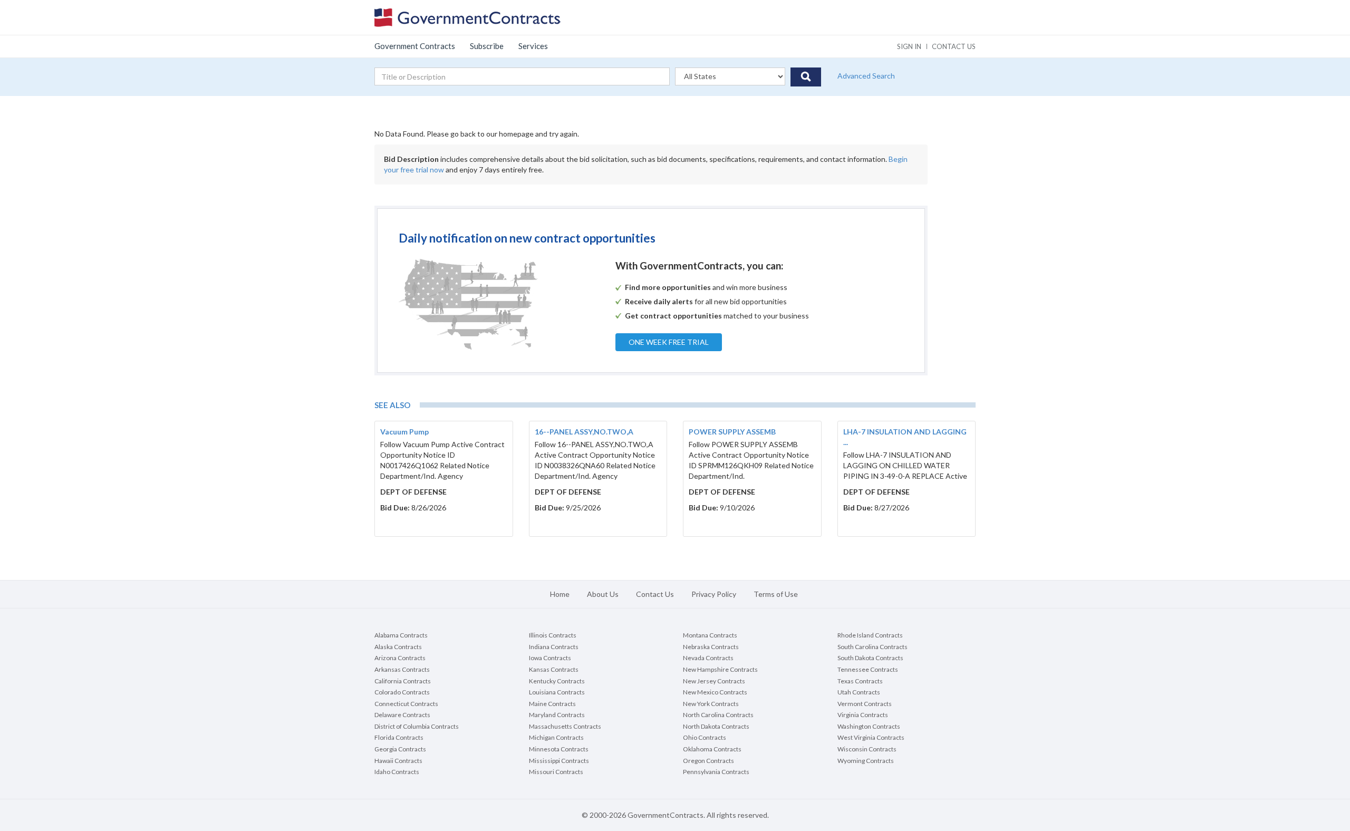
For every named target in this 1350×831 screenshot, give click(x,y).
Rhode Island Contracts (870, 635)
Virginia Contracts (862, 715)
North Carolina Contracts (718, 715)
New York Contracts (711, 704)
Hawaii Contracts (398, 761)
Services (533, 46)
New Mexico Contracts (715, 692)
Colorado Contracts (402, 692)
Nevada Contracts (708, 658)
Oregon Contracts (708, 761)
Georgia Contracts (400, 749)
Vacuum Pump (404, 431)
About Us (603, 594)
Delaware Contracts (402, 715)
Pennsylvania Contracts (716, 772)
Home (560, 594)
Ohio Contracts (704, 737)
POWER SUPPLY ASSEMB (732, 431)
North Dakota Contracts (716, 726)
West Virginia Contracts (870, 737)
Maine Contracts (552, 704)
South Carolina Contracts (872, 647)
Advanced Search (866, 75)
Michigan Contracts (556, 737)
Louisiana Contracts (557, 692)
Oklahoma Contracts (712, 749)
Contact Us (655, 594)
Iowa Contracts (550, 658)
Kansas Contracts (553, 669)
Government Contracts (414, 46)
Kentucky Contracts (557, 681)
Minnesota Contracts (559, 749)
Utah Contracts (858, 692)
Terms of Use (776, 594)
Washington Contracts (868, 726)
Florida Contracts (398, 737)
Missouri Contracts (556, 772)
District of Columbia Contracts (416, 726)
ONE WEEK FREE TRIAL (669, 341)
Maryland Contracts (557, 715)
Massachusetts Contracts (565, 726)
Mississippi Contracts (559, 761)
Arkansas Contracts (402, 669)
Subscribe (487, 46)
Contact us (954, 46)
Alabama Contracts (401, 635)
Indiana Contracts (553, 647)
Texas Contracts (860, 681)
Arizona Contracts (400, 658)
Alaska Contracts (398, 647)
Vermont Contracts (864, 704)
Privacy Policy (713, 594)
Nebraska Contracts (711, 647)
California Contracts (402, 681)
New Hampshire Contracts (720, 669)
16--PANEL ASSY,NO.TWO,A (584, 431)
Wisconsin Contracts (866, 749)
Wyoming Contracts (865, 761)
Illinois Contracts (552, 635)
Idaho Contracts (396, 772)
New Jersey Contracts (714, 681)
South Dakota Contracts (870, 658)
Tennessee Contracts (867, 669)
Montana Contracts (710, 635)
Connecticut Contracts (406, 704)
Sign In (909, 46)
